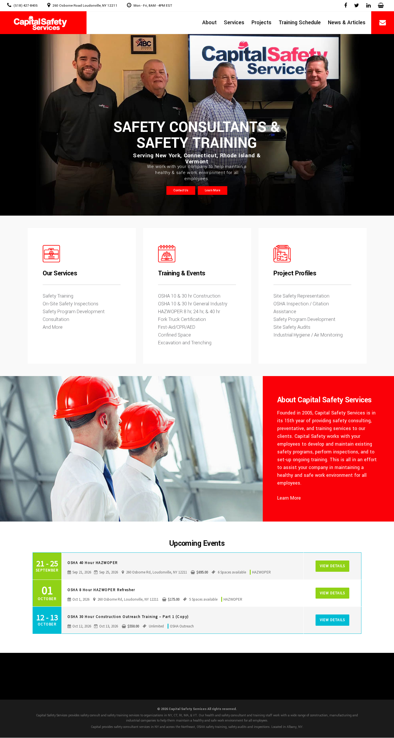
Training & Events (181, 273)
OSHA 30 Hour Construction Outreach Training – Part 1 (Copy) (128, 616)
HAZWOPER (261, 572)
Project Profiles (294, 273)
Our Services (60, 273)
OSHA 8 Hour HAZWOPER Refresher (101, 589)
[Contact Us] (382, 23)
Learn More (212, 190)
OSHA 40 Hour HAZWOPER (92, 562)
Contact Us (180, 190)
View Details (332, 565)
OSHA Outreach (182, 626)
